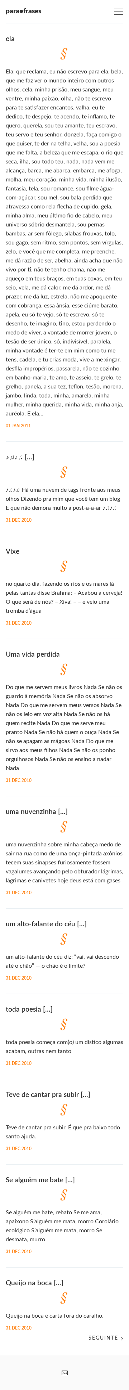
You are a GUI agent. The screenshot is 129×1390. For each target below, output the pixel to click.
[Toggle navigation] (118, 12)
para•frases (23, 11)
